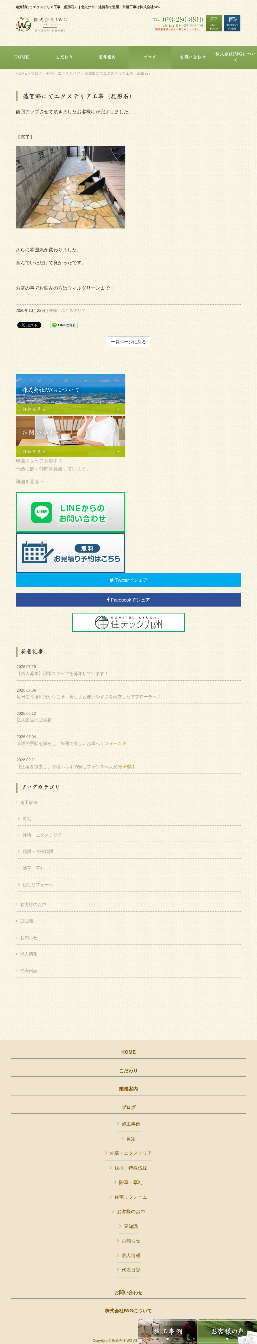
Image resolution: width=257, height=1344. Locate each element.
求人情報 (29, 953)
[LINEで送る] (64, 324)
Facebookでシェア (130, 599)
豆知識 (26, 921)
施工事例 (29, 802)
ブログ (36, 73)
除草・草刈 (34, 867)
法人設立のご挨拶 (34, 717)
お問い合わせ (128, 1292)
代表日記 (29, 970)
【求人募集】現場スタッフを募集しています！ (63, 670)
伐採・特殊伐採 (38, 851)
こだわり (128, 1070)
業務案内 (128, 1088)
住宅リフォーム (38, 884)
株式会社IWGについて (128, 1310)
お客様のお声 (33, 904)
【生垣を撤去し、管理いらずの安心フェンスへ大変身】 (77, 763)
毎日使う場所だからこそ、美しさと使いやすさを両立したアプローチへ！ (89, 693)
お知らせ (29, 937)
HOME (21, 73)
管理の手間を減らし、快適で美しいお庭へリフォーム (69, 740)
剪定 (27, 818)
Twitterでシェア (131, 580)
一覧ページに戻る (128, 341)
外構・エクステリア (63, 73)
